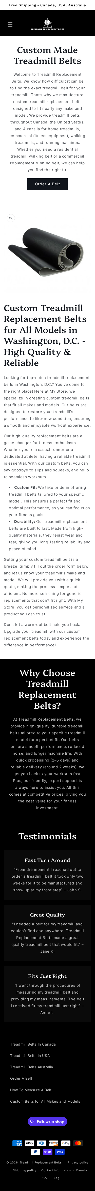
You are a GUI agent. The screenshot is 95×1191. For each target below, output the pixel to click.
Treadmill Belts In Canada (33, 1044)
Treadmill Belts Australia (31, 1067)
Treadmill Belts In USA (30, 1055)
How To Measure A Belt (31, 1090)
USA (44, 1178)
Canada (81, 1170)
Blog (56, 1178)
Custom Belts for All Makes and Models (45, 1101)
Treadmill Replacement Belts (41, 1162)
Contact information (56, 1170)
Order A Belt (47, 184)
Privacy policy (78, 1162)
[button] (10, 24)
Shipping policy (24, 1170)
